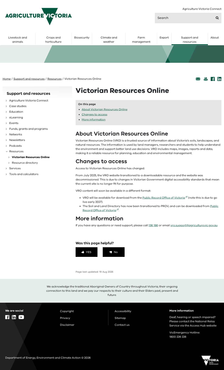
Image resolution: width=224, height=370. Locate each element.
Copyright (67, 311)
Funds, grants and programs (28, 129)
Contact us (122, 325)
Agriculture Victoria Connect (202, 9)
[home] (38, 16)
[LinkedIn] (219, 79)
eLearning (16, 117)
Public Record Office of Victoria (163, 198)
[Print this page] (205, 79)
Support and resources (189, 40)
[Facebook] (213, 79)
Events (13, 123)
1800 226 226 (177, 337)
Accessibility (123, 311)
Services (15, 168)
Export (164, 38)
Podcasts (15, 146)
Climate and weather (109, 40)
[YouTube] (21, 317)
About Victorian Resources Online (104, 109)
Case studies (17, 106)
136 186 (153, 225)
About (215, 38)
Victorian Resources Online (31, 157)
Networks (15, 134)
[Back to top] (210, 328)
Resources (54, 79)
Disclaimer (67, 325)
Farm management (141, 40)
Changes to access (94, 114)
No (116, 252)
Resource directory (25, 163)
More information (94, 120)
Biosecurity (81, 38)
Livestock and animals (17, 40)
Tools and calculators (23, 174)
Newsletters (17, 140)
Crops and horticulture (53, 40)
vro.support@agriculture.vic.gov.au (194, 225)
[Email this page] (198, 79)
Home (7, 79)
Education (16, 112)
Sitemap (120, 318)
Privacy (65, 318)
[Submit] (217, 17)
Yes (88, 252)
